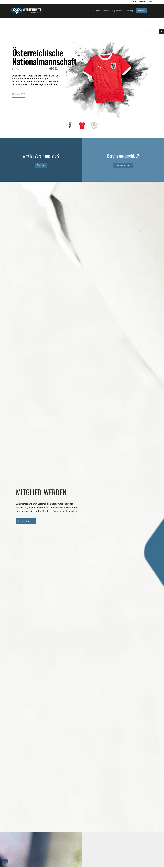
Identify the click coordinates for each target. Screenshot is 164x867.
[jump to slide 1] (70, 125)
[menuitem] (96, 11)
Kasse (134, 2)
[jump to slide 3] (94, 125)
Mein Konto (142, 2)
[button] (5, 861)
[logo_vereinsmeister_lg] (26, 11)
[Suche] (150, 11)
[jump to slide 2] (82, 125)
